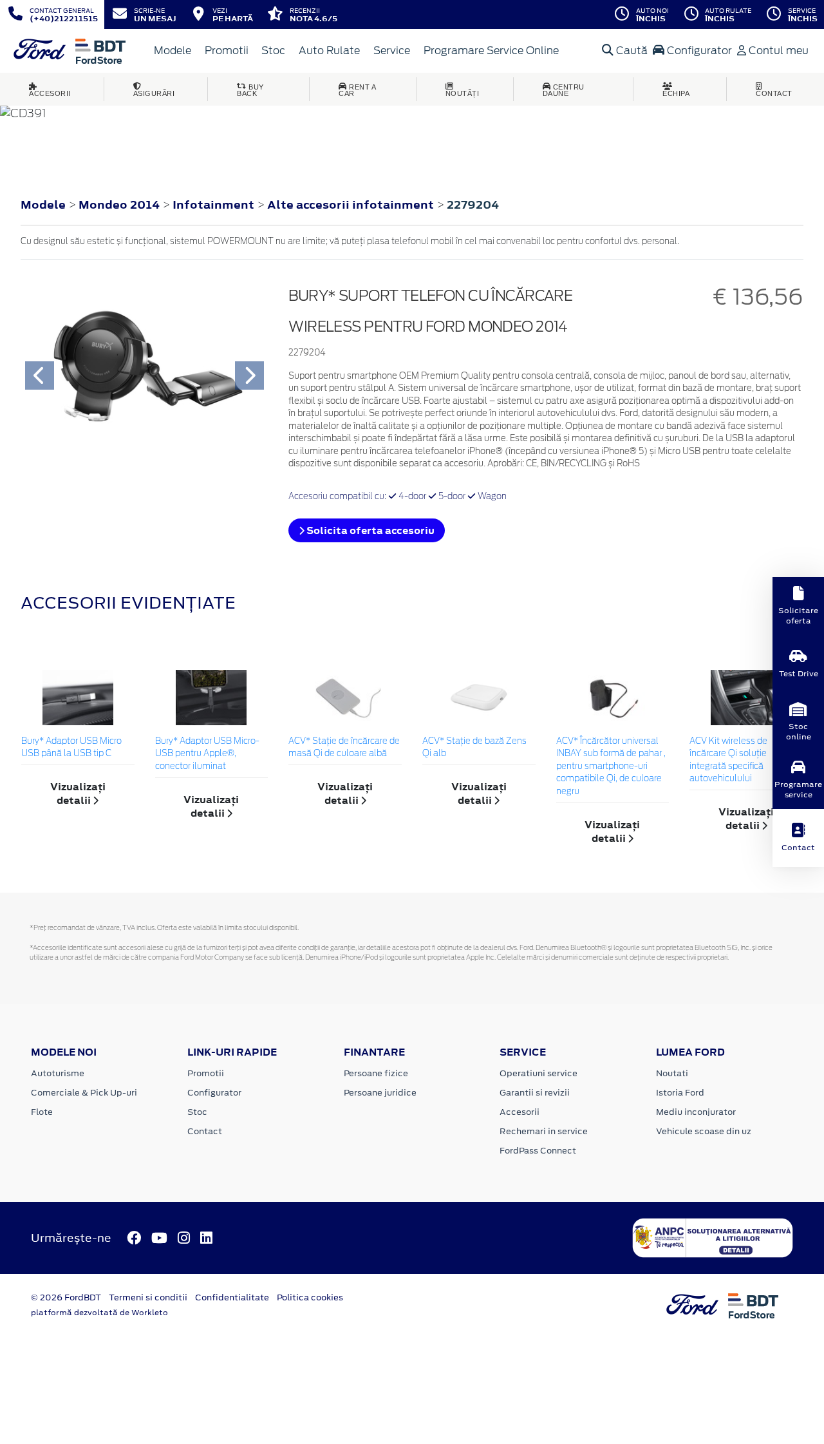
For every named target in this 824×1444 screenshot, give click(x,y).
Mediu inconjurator (696, 1112)
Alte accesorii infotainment (351, 205)
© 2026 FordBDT (66, 1297)
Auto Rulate (329, 50)
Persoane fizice (376, 1073)
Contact (204, 1131)
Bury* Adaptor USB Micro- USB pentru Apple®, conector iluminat (207, 754)
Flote (42, 1112)
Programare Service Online (491, 50)
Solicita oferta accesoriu (369, 530)
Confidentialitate (232, 1297)
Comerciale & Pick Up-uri (84, 1093)
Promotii (226, 50)
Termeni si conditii (148, 1297)
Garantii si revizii (535, 1093)
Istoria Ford (680, 1093)
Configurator (698, 50)
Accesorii (519, 1112)
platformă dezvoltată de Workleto (99, 1312)
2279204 (473, 205)
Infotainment (215, 205)
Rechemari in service (544, 1131)
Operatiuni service (538, 1073)
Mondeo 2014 (119, 205)
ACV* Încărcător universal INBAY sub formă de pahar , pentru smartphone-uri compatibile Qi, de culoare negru (611, 766)
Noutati (672, 1073)
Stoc (273, 50)
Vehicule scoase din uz (703, 1131)
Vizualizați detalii (78, 793)
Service (391, 50)
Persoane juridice (380, 1093)
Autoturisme (57, 1073)
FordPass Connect (538, 1151)
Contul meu (777, 50)
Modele (172, 50)
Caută (630, 50)
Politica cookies (310, 1297)
